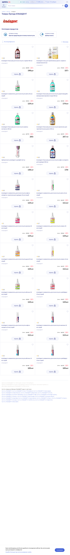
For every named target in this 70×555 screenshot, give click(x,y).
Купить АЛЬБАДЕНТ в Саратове (10, 398)
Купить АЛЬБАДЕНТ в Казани (59, 398)
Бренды (8, 11)
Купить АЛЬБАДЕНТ (7, 391)
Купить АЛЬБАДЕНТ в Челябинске (26, 400)
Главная (3, 11)
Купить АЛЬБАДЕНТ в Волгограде (26, 396)
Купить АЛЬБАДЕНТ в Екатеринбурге (44, 396)
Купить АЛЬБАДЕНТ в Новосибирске (11, 392)
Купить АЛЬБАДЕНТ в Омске (45, 392)
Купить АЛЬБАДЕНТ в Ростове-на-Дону (47, 394)
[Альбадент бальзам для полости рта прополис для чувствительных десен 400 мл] (52, 127)
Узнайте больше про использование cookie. (18, 552)
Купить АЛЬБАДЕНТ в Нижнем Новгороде (12, 394)
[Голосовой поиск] (62, 5)
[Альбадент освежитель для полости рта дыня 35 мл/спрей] (17, 259)
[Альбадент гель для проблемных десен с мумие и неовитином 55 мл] (52, 61)
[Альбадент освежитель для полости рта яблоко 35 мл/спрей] (17, 292)
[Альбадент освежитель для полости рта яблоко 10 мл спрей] (17, 358)
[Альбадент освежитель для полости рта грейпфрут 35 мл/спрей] (52, 292)
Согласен (60, 550)
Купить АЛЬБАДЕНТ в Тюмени (9, 396)
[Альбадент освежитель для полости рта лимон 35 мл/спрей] (52, 226)
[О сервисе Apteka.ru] (67, 2)
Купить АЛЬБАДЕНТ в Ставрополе (43, 400)
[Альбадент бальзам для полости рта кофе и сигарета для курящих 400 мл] (52, 160)
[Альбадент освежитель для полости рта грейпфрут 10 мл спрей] (52, 358)
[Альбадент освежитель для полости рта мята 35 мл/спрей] (17, 94)
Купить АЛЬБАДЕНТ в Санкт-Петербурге (22, 391)
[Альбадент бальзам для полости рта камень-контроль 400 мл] (17, 127)
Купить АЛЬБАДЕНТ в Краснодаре (42, 391)
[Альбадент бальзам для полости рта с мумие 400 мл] (17, 61)
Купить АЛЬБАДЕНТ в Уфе (29, 394)
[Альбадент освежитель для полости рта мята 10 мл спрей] (52, 193)
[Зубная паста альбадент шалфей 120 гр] (17, 160)
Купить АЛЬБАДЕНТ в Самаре (9, 400)
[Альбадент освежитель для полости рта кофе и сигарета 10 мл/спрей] (17, 325)
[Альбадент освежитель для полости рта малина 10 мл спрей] (52, 325)
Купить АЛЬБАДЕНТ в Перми (44, 398)
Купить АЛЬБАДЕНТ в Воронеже (29, 392)
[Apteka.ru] (6, 2)
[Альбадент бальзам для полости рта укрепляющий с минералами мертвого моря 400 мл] (52, 94)
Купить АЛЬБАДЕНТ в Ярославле (10, 401)
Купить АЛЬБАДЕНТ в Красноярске (27, 398)
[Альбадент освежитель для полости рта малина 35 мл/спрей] (17, 226)
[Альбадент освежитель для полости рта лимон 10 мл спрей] (52, 259)
